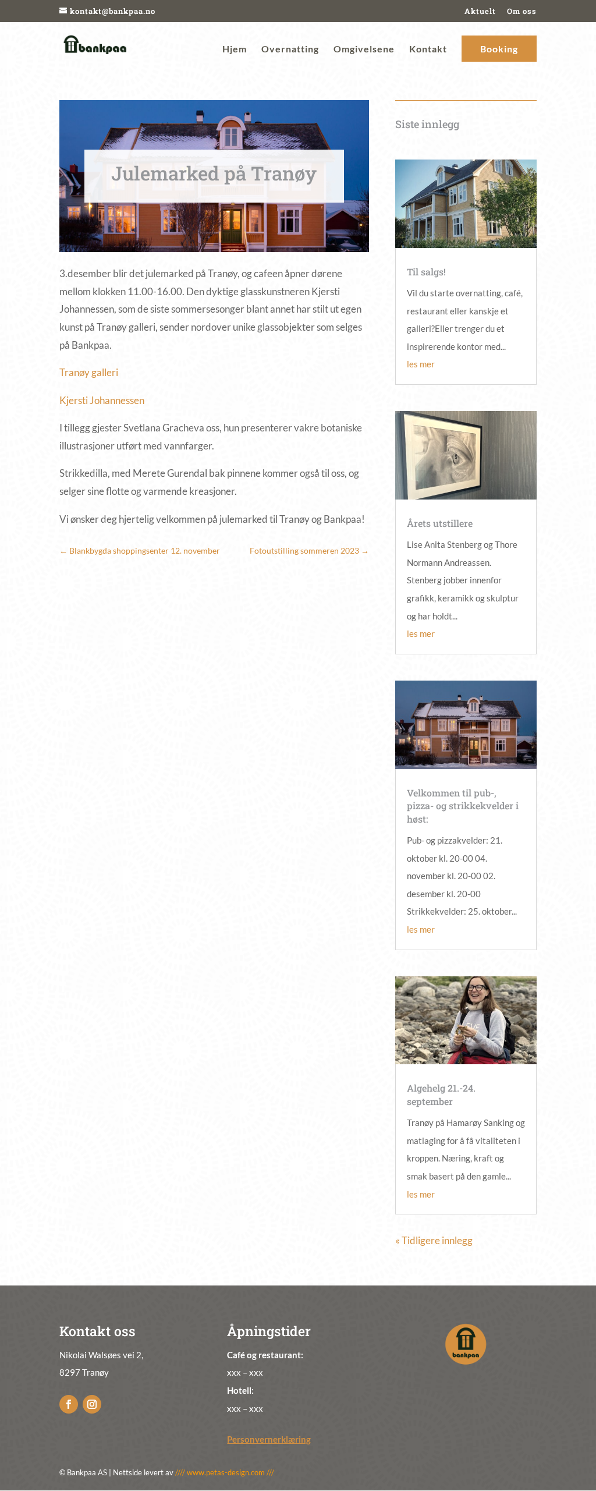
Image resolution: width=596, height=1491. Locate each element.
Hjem (234, 49)
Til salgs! (426, 271)
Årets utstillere (440, 523)
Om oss (522, 11)
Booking (499, 48)
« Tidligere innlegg (434, 1240)
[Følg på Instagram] (92, 1404)
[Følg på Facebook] (68, 1404)
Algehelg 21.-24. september (441, 1094)
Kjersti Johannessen (101, 400)
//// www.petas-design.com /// (224, 1472)
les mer (421, 364)
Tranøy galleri (88, 372)
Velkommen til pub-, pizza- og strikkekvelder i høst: (463, 806)
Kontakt (428, 49)
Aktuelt (480, 11)
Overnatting (290, 49)
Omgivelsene (364, 49)
